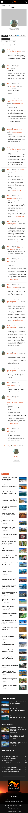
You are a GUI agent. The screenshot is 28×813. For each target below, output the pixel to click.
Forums (23, 35)
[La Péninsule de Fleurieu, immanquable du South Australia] (23, 500)
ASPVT (18, 808)
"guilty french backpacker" (12, 286)
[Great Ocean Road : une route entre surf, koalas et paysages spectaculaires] (23, 486)
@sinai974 (16, 457)
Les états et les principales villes (9, 765)
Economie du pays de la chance (9, 767)
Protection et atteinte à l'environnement (11, 769)
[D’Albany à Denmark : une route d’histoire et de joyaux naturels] (23, 601)
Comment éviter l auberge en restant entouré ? (14, 398)
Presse (22, 807)
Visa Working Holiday (17, 132)
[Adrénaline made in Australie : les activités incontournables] (23, 622)
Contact (17, 807)
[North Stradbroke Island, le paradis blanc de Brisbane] (23, 550)
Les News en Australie (6, 754)
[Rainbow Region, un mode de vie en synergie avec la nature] (23, 680)
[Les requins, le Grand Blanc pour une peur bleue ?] (23, 507)
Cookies (20, 805)
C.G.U (13, 807)
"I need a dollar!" (10, 197)
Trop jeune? (21, 169)
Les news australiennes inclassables (10, 771)
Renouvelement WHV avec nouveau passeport (14, 130)
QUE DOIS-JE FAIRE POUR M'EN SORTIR (14, 101)
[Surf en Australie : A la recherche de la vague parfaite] (23, 629)
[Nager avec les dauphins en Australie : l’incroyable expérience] (23, 571)
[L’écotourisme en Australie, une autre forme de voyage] (23, 615)
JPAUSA (10, 808)
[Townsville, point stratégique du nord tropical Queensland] (23, 594)
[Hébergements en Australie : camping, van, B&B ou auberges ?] (23, 665)
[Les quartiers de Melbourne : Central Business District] (23, 529)
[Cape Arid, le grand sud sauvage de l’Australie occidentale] (23, 644)
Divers (8, 68)
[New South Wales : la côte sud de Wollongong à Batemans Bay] (23, 651)
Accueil (3, 5)
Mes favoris (5, 41)
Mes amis (13, 41)
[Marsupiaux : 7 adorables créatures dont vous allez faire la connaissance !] (5, 729)
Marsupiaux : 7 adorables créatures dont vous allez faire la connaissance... (18, 729)
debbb (8, 445)
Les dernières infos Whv (7, 760)
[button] (26, 2)
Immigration (12, 249)
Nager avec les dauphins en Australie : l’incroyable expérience (8, 571)
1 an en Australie (10, 384)
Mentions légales (7, 807)
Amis (16, 35)
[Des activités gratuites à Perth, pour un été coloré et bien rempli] (23, 586)
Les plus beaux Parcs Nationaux (9, 758)
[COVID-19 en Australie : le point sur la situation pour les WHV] (23, 536)
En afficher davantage (13, 122)
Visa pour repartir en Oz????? (13, 247)
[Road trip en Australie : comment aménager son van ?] (23, 687)
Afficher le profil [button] (16, 460)
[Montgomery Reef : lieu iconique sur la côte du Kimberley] (23, 658)
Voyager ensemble (17, 170)
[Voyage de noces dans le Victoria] (23, 522)
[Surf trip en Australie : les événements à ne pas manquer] (23, 493)
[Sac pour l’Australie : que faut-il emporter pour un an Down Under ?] (23, 557)
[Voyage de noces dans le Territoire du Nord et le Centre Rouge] (23, 515)
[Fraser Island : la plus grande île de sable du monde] (23, 479)
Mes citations (14, 38)
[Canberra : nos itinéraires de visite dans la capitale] (23, 608)
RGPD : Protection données (11, 805)
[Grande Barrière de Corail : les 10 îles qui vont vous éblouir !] (23, 564)
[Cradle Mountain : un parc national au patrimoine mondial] (23, 673)
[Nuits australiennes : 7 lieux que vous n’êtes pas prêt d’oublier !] (23, 579)
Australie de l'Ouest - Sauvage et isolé (10, 762)
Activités (5, 35)
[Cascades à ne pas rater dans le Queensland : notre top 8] (23, 543)
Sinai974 (8, 49)
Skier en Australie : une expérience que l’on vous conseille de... (7, 636)
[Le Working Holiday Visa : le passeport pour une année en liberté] (5, 737)
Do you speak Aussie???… (12, 66)
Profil (10, 35)
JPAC (14, 808)
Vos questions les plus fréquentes (14, 51)
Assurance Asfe (12, 53)
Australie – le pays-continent (13, 287)
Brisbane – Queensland (18, 103)
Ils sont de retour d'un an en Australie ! (15, 402)
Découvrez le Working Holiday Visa (9, 756)
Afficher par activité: (5, 44)
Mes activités (6, 38)
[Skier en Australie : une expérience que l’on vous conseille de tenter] (23, 636)
